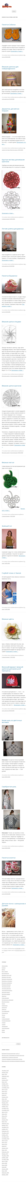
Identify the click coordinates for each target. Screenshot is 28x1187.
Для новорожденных (7, 990)
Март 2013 (4, 1099)
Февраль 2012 (5, 1123)
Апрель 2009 (5, 1169)
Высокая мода (5, 973)
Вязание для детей (6, 975)
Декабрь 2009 (5, 1155)
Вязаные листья (8, 462)
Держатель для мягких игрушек (10, 110)
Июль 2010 (4, 1142)
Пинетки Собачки (8, 25)
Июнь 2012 (4, 1116)
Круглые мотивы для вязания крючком (13, 161)
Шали (3, 777)
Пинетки (4, 1009)
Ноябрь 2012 (5, 1106)
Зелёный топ (7, 526)
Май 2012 (4, 1118)
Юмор (3, 1032)
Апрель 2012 (5, 1119)
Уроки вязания (14, 376)
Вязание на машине (7, 983)
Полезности (5, 1013)
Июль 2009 (4, 1163)
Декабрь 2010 (5, 1133)
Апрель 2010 (5, 1148)
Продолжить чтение (17, 51)
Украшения (5, 1026)
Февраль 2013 (5, 1101)
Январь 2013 (5, 1102)
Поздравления (5, 1011)
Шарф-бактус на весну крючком (10, 1057)
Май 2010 (4, 1146)
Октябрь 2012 (5, 1108)
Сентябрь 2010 (5, 1138)
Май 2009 (4, 1167)
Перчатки (4, 1007)
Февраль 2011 (5, 1131)
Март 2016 (4, 1074)
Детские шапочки (6, 988)
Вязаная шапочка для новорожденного (10, 68)
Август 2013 (4, 1089)
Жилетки (4, 996)
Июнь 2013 (4, 1093)
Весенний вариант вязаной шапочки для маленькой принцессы (12, 669)
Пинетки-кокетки (8, 858)
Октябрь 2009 (5, 1159)
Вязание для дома (6, 977)
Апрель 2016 (5, 1072)
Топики (3, 1022)
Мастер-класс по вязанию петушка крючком (13, 1055)
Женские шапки (6, 376)
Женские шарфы (6, 994)
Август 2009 (4, 1161)
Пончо (5, 950)
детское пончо (19, 950)
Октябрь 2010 (5, 1136)
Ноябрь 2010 (5, 1135)
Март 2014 (4, 1082)
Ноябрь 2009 (5, 1157)
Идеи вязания (5, 998)
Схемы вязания (5, 219)
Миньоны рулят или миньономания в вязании (13, 1061)
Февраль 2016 (5, 1076)
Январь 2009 (5, 1174)
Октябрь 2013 (5, 1085)
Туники (3, 1024)
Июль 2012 (4, 1114)
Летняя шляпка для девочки (12, 229)
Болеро (4, 967)
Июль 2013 (4, 1091)
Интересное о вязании (7, 1000)
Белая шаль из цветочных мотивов (12, 721)
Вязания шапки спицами (11, 322)
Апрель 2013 (5, 1097)
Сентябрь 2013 (5, 1087)
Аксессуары (5, 966)
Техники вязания (6, 1020)
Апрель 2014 (5, 1080)
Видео (3, 969)
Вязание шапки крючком (11, 386)
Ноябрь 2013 (5, 1084)
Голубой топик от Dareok (11, 573)
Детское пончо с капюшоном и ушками (14, 905)
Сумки (3, 1017)
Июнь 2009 (4, 1165)
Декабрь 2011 (5, 1127)
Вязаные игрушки (6, 985)
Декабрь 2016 (5, 1070)
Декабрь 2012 (5, 1104)
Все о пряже (5, 971)
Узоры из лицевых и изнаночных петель (12, 1059)
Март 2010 (4, 1150)
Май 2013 (4, 1095)
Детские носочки (6, 986)
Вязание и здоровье (7, 981)
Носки (3, 1003)
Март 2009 (4, 1171)
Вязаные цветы (8, 619)
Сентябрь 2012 (5, 1110)
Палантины (5, 1005)
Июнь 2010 (4, 1144)
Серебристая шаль (9, 787)
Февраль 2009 (5, 1172)
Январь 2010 (5, 1154)
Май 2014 (4, 1078)
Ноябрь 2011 (5, 1129)
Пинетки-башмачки (9, 276)
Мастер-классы (14, 150)
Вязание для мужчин (7, 979)
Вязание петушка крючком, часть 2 (11, 1053)
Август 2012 (4, 1112)
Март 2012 (4, 1121)
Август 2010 (4, 1140)
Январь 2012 (5, 1125)
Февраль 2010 (5, 1152)
